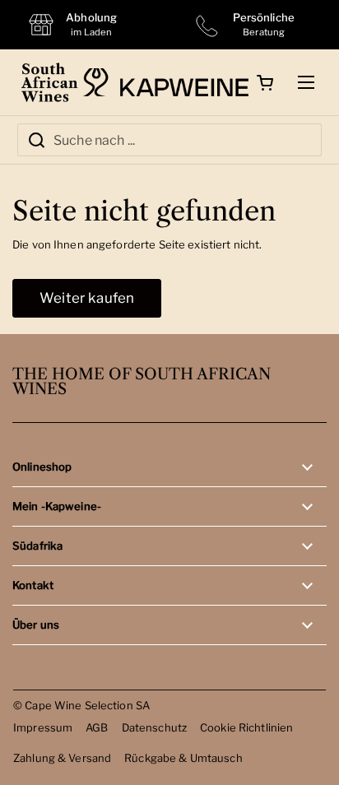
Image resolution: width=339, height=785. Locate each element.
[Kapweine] (165, 82)
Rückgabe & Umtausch (183, 757)
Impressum (42, 727)
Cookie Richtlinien (246, 727)
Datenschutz (154, 727)
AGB (97, 727)
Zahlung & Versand (62, 757)
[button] (264, 82)
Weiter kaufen (86, 298)
